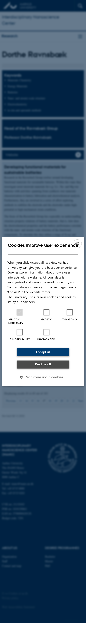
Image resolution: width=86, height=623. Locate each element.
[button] (43, 377)
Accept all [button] (43, 352)
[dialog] (43, 311)
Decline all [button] (43, 364)
